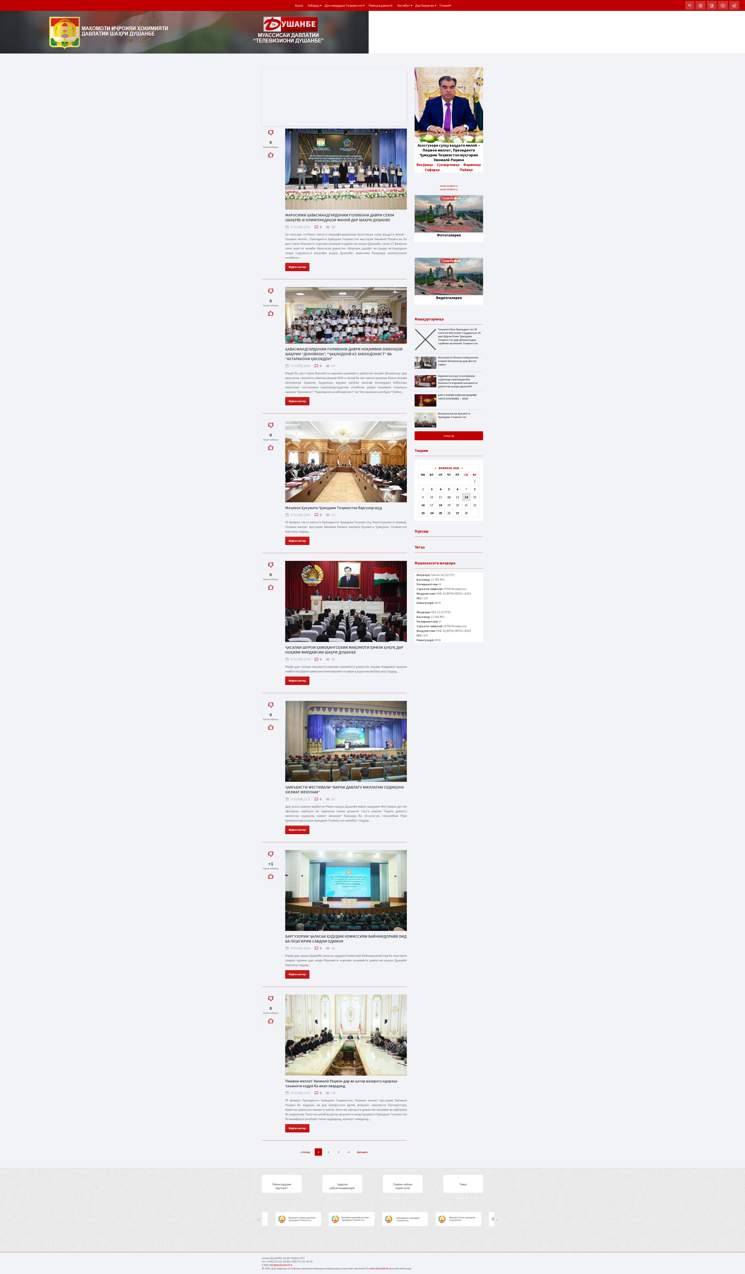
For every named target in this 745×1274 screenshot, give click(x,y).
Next (497, 1219)
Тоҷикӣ (444, 5)
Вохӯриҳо (425, 164)
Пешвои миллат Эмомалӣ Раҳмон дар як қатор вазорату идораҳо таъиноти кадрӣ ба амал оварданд (341, 1083)
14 (466, 497)
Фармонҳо (472, 164)
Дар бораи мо (425, 5)
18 (440, 505)
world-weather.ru (449, 186)
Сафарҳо (432, 169)
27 (457, 513)
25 (440, 513)
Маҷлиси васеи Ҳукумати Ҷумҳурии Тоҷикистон (454, 415)
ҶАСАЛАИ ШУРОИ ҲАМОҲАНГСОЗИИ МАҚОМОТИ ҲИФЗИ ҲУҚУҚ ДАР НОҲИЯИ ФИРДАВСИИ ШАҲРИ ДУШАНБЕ (344, 650)
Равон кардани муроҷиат (281, 1186)
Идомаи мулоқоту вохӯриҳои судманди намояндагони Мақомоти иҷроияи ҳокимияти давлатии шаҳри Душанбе (457, 381)
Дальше (361, 1152)
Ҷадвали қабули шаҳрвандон (342, 1186)
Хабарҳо (314, 5)
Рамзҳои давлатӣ (380, 5)
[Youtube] (723, 5)
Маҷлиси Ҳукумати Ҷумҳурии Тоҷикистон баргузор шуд (333, 507)
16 (422, 505)
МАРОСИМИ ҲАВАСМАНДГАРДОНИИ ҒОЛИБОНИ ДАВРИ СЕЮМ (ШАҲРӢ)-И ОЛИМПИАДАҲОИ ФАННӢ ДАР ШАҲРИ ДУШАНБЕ (339, 217)
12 (448, 497)
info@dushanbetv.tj (281, 1265)
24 (431, 513)
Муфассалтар (297, 267)
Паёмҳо (466, 169)
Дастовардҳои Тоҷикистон (344, 5)
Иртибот (404, 5)
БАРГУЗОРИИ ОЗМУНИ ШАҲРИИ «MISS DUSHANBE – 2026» (457, 396)
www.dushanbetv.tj (380, 1268)
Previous (259, 1219)
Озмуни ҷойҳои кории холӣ (402, 1186)
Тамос (463, 1184)
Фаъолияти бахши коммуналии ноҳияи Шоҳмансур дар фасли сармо (458, 361)
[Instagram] (700, 5)
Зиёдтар (449, 436)
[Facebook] (712, 5)
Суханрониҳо (448, 164)
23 (422, 513)
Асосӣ (299, 5)
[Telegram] (734, 5)
